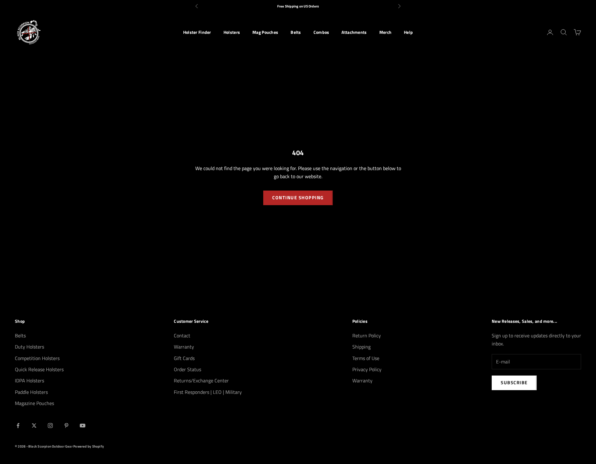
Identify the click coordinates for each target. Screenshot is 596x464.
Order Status (187, 369)
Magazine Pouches (34, 403)
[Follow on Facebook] (18, 425)
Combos (321, 32)
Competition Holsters (37, 358)
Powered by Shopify (88, 446)
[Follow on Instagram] (50, 425)
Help (408, 32)
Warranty (184, 346)
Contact (182, 335)
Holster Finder (197, 32)
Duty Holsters (29, 346)
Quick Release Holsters (39, 369)
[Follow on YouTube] (82, 425)
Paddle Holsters (31, 392)
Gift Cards (184, 358)
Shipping (361, 346)
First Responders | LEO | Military (208, 392)
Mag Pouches (265, 32)
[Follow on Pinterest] (66, 425)
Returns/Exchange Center (201, 380)
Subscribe (514, 382)
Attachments (354, 32)
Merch (385, 32)
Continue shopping (298, 197)
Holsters (232, 32)
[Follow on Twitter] (34, 425)
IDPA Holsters (29, 380)
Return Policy (366, 335)
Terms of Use (365, 358)
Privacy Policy (367, 369)
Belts (296, 32)
